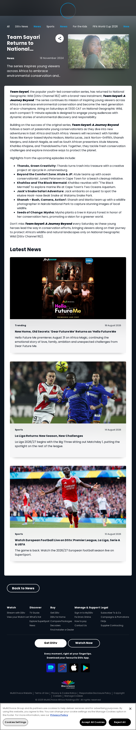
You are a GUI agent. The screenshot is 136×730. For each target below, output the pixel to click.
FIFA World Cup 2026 (105, 26)
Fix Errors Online (83, 616)
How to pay (81, 621)
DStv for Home (57, 616)
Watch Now (84, 643)
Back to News (23, 588)
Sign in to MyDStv (84, 612)
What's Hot (35, 616)
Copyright (119, 693)
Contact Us (81, 625)
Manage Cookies (73, 695)
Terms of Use (42, 693)
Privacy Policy (59, 715)
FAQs (103, 621)
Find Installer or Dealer (62, 629)
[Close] (130, 709)
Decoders (55, 625)
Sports (50, 26)
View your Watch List (18, 616)
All (8, 26)
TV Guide (34, 612)
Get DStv (54, 612)
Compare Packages (61, 621)
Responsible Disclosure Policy (95, 693)
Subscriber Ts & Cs (111, 612)
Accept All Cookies (93, 722)
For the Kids (80, 26)
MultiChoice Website (21, 693)
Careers (57, 695)
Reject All (119, 722)
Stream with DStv (16, 612)
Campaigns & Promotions (115, 616)
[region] (68, 716)
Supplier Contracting (112, 625)
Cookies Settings (15, 722)
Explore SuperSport (39, 621)
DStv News (21, 26)
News (37, 26)
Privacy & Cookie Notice (63, 693)
